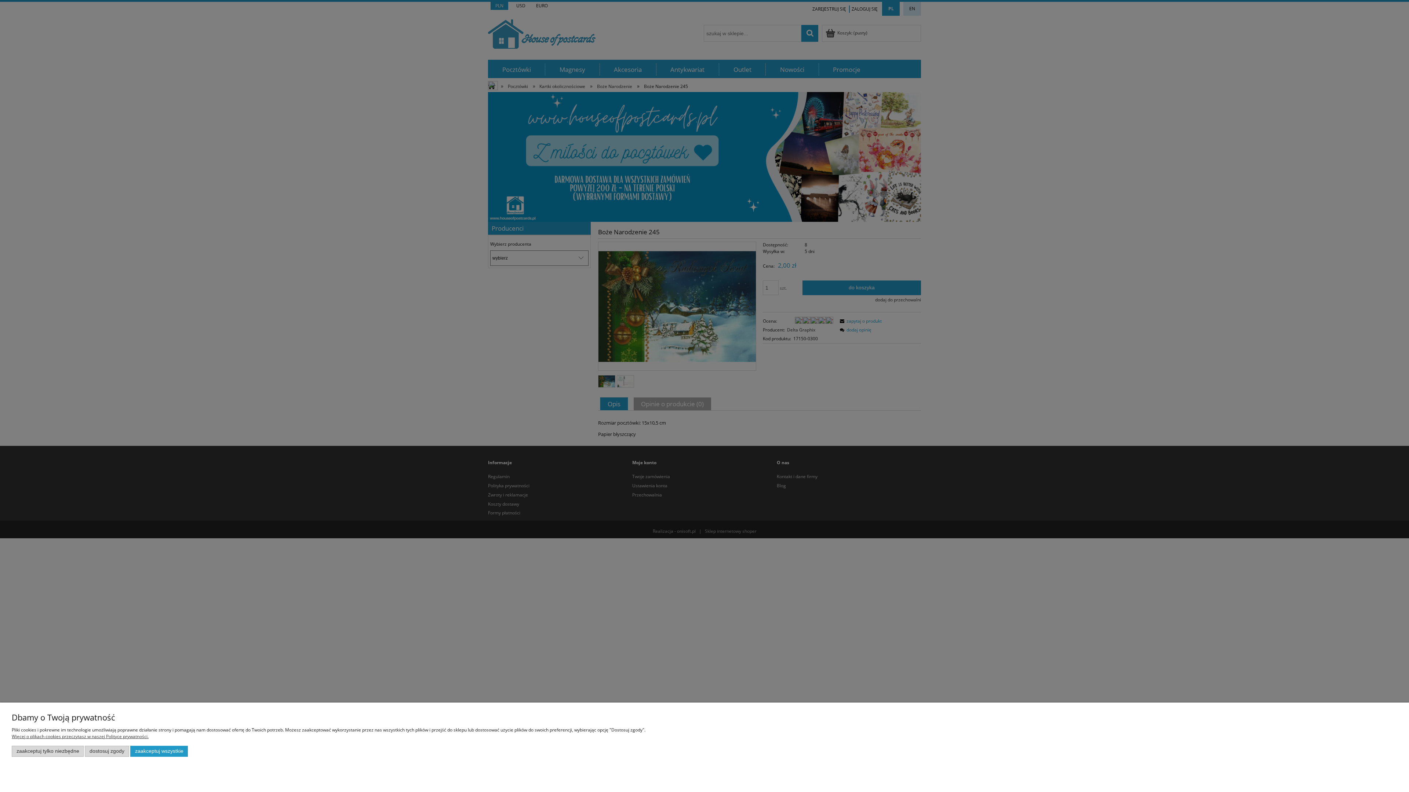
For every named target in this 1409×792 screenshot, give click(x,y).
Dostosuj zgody (107, 751)
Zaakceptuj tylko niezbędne (48, 751)
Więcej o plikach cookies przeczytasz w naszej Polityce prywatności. (80, 736)
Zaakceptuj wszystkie (159, 751)
